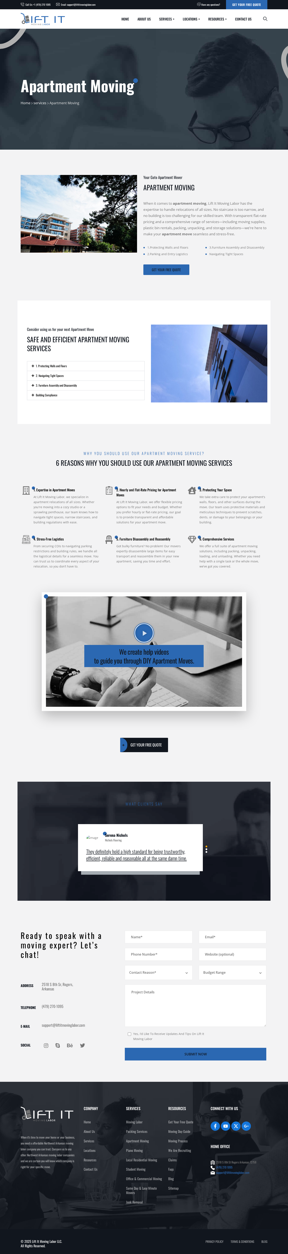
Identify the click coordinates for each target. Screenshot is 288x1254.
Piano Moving (134, 1150)
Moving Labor (134, 1121)
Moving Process (178, 1140)
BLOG (264, 1241)
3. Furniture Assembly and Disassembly (56, 385)
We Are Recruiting (179, 1150)
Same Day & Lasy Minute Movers (141, 1190)
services (40, 103)
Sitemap (173, 1188)
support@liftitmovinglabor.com (232, 1172)
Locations (190, 19)
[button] (85, 366)
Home (125, 19)
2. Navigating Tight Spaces (50, 375)
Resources (216, 19)
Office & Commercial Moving (144, 1178)
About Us (144, 19)
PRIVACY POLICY (214, 1241)
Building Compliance (46, 395)
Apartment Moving (137, 1140)
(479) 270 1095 (224, 1167)
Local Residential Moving (141, 1159)
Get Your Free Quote (246, 4)
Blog (171, 1178)
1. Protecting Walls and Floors (51, 366)
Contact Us (243, 19)
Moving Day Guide (179, 1131)
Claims (172, 1159)
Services (165, 19)
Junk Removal (134, 1202)
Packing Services (136, 1131)
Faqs (171, 1169)
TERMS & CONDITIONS (242, 1241)
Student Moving (135, 1169)
